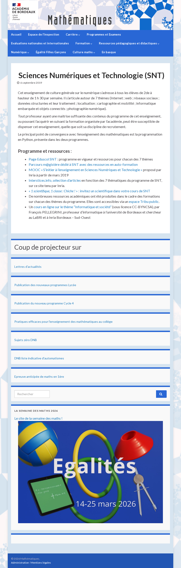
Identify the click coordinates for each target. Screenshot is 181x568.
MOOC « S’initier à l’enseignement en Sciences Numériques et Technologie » (85, 170)
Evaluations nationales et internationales (40, 43)
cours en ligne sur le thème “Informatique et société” (72, 207)
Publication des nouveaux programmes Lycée (45, 285)
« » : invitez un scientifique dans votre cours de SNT (89, 191)
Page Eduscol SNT (43, 159)
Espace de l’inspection (43, 34)
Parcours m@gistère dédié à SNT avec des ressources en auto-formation (83, 164)
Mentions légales (41, 562)
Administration (20, 562)
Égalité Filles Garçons (51, 52)
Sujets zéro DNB (25, 340)
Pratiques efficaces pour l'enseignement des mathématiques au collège (63, 321)
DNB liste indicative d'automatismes (39, 358)
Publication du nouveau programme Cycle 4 (44, 303)
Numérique (19, 52)
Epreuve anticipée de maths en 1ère (39, 376)
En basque (109, 52)
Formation (82, 43)
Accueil (16, 34)
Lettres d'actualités (27, 266)
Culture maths (83, 52)
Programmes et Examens (104, 34)
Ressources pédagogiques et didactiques (128, 43)
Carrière (72, 34)
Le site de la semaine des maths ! (38, 418)
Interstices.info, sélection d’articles (55, 180)
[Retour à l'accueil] (90, 15)
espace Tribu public (144, 201)
